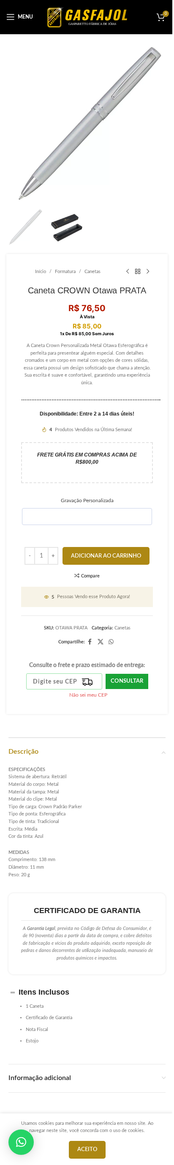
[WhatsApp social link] (111, 642)
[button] (21, 1142)
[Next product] (148, 272)
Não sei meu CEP (88, 694)
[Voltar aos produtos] (138, 272)
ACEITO (87, 1149)
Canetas (92, 271)
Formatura (65, 271)
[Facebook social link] (90, 642)
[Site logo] (87, 16)
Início (40, 271)
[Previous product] (127, 272)
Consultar (127, 681)
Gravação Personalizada (87, 500)
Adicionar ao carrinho (106, 556)
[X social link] (100, 642)
